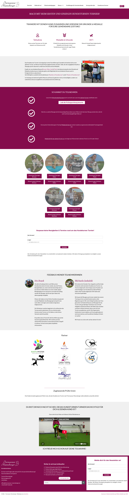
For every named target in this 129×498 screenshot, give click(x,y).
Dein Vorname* (31, 235)
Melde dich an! (38, 5)
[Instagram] (123, 6)
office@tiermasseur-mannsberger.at (10, 483)
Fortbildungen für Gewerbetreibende (74, 5)
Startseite (29, 5)
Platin (55, 69)
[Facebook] (121, 6)
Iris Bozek (39, 280)
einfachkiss (26, 494)
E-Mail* (29, 240)
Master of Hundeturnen (73, 75)
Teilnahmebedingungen (49, 5)
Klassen (60, 5)
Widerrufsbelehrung (121, 494)
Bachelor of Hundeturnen (55, 75)
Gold (51, 69)
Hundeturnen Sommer (103, 5)
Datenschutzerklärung (111, 494)
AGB (127, 494)
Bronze (44, 69)
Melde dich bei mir (66, 125)
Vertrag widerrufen (90, 5)
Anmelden (64, 247)
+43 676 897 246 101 (6, 485)
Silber (48, 69)
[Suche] (83, 482)
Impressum (103, 494)
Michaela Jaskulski (84, 280)
